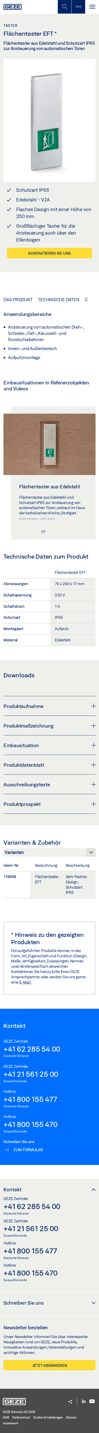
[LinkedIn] (83, 1401)
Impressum (10, 1423)
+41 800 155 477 (30, 1099)
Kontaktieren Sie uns (49, 253)
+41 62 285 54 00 (31, 1049)
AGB (6, 1417)
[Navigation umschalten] (92, 7)
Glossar (71, 1417)
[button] (70, 1402)
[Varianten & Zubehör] (49, 853)
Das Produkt (17, 299)
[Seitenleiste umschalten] (78, 7)
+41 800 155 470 (30, 1124)
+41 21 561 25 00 (30, 1074)
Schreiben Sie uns (23, 1303)
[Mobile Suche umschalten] (64, 7)
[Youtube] (92, 1401)
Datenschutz (21, 1417)
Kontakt (12, 1189)
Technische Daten (58, 299)
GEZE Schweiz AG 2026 (19, 1412)
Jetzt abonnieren (49, 1365)
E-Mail (25, 982)
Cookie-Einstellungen (48, 1417)
